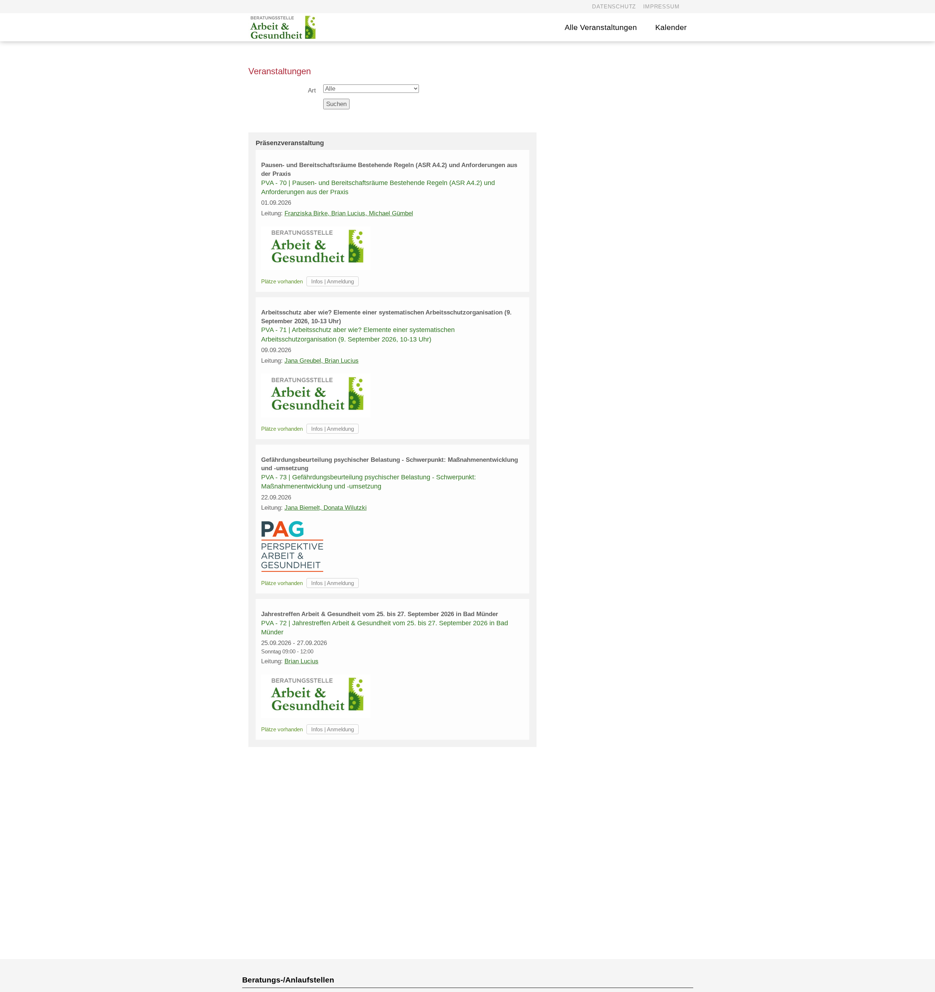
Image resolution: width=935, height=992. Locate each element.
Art (312, 90)
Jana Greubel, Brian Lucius (322, 360)
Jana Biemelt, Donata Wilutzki (326, 507)
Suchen (336, 104)
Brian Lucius (301, 661)
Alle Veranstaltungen (601, 27)
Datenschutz (614, 6)
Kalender (671, 27)
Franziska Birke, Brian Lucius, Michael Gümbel (349, 213)
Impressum (661, 6)
